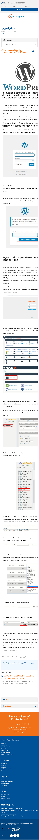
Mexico (13, 816)
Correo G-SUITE (5, 750)
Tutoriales (4, 785)
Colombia (18, 816)
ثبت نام (27, 6)
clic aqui (28, 413)
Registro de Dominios (7, 754)
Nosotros (4, 763)
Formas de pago (5, 794)
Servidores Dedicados (7, 747)
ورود (14, 6)
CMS (15, 31)
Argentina (23, 816)
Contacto (3, 780)
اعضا (2, 31)
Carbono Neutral (6, 769)
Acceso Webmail (5, 798)
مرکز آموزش (8, 31)
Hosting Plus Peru (6, 816)
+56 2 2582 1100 (19, 724)
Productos (4, 749)
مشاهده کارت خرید (19, 9)
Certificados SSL (5, 752)
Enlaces (3, 771)
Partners (3, 767)
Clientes (3, 765)
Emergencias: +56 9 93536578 (9, 814)
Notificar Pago (5, 783)
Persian (4, 6)
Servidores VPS (5, 745)
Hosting (3, 743)
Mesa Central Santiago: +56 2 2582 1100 (12, 808)
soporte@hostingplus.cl (19, 732)
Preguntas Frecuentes (7, 781)
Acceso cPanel (5, 796)
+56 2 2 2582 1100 (25, 728)
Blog (2, 800)
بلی (32, 663)
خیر (8, 666)
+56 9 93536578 (23, 730)
